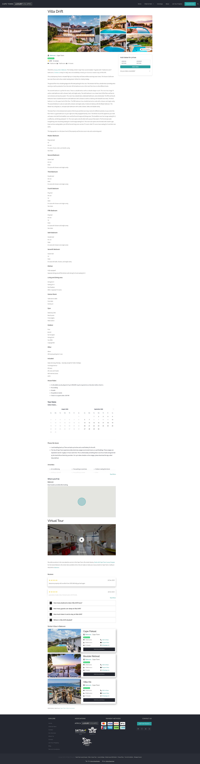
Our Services (52, 733)
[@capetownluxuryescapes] (142, 729)
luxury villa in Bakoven (60, 70)
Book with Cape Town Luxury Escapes (104, 562)
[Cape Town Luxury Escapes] (17, 4)
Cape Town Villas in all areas (67, 708)
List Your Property (177, 4)
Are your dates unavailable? (127, 71)
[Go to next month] (113, 409)
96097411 (92, 734)
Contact (50, 739)
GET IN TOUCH (144, 723)
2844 (80, 734)
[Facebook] (138, 729)
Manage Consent (138, 757)
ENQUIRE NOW (190, 4)
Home (139, 4)
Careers (50, 729)
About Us (51, 736)
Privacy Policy (121, 757)
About (167, 4)
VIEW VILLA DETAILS (99, 649)
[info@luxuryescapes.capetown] (146, 729)
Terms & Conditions (54, 749)
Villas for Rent (148, 4)
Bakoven (53, 55)
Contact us (57, 72)
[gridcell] (94, 416)
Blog (49, 746)
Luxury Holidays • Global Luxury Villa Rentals (107, 757)
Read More (113, 474)
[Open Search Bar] (198, 3)
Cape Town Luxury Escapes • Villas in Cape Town (86, 757)
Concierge (160, 4)
